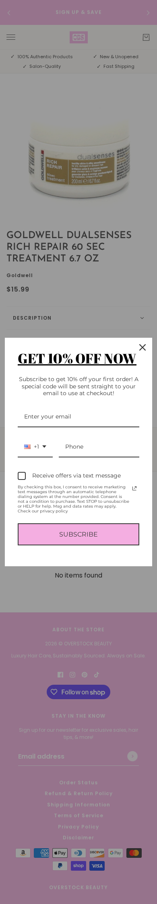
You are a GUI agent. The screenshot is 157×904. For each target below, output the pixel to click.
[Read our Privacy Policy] (134, 488)
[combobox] (35, 447)
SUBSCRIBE (78, 534)
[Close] (142, 347)
